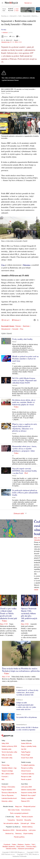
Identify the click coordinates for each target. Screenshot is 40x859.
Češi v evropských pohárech (19, 813)
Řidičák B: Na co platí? (28, 795)
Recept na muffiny (27, 768)
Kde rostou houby (14, 810)
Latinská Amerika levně (9, 798)
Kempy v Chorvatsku (8, 787)
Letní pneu (32, 830)
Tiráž (33, 844)
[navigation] (2, 3)
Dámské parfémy (21, 830)
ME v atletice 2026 (8, 774)
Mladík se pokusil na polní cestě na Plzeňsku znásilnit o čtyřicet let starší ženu (25, 358)
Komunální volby (7, 758)
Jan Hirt (23, 749)
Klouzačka (27, 820)
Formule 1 (5, 776)
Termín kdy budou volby (9, 752)
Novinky (3, 30)
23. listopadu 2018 (30, 180)
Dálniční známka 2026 (28, 789)
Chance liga (5, 765)
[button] (20, 123)
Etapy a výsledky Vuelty (28, 746)
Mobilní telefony (27, 827)
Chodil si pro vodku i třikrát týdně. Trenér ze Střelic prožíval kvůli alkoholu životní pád (8, 613)
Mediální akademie (9, 846)
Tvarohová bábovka (27, 774)
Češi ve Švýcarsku (8, 795)
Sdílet (13, 36)
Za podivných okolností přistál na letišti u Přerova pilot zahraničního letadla (25, 492)
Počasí (14, 341)
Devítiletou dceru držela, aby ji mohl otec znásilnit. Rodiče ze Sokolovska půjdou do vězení (23, 402)
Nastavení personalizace (26, 848)
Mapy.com (18, 806)
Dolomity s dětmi (7, 801)
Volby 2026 (5, 743)
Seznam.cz (28, 3)
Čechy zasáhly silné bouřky (22, 339)
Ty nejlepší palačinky (28, 765)
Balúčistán (26, 326)
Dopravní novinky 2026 (28, 792)
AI (12, 455)
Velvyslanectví (5, 329)
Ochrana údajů (31, 846)
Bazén (18, 816)
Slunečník (19, 820)
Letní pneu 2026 (26, 787)
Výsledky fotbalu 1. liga (9, 768)
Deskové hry (9, 833)
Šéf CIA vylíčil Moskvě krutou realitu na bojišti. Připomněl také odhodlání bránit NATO (24, 380)
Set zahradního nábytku (11, 823)
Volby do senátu (7, 755)
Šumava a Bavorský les (9, 792)
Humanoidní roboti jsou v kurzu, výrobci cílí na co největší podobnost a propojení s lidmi (24, 448)
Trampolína (11, 820)
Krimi (13, 363)
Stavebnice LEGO (8, 830)
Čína (3, 265)
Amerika (14, 385)
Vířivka (33, 823)
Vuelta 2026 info (26, 743)
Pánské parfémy (19, 837)
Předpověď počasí (29, 806)
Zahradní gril (25, 823)
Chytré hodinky (28, 833)
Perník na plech (26, 779)
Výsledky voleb (6, 749)
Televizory (18, 833)
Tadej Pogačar (25, 752)
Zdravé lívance (26, 771)
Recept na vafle (26, 776)
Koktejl (14, 433)
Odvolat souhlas (11, 848)
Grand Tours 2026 (27, 758)
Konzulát (15, 329)
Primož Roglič (25, 755)
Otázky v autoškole (27, 798)
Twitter (14, 844)
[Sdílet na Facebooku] (35, 320)
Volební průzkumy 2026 (9, 746)
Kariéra (27, 844)
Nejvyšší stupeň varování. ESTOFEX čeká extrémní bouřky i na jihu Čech (24, 470)
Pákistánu (26, 265)
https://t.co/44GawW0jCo (29, 178)
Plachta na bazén (27, 816)
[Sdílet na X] (38, 320)
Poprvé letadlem (7, 789)
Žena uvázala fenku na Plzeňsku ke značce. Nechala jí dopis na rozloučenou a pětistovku (21, 669)
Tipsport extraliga (7, 771)
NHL (3, 779)
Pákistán (18, 326)
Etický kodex (21, 846)
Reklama (20, 844)
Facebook (7, 844)
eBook (6, 36)
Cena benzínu (25, 810)
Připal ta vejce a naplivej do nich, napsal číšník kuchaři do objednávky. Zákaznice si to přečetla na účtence (24, 427)
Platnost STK (25, 801)
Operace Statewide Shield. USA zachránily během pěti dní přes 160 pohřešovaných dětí (29, 614)
